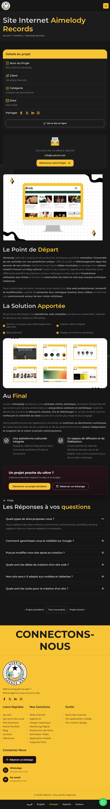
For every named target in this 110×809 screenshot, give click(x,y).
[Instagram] (38, 113)
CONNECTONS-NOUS (55, 640)
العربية (29, 804)
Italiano (79, 804)
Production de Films (41, 730)
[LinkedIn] (32, 113)
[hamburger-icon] (106, 6)
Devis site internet (75, 714)
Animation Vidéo (39, 734)
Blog (5, 730)
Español (67, 804)
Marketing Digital (40, 726)
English (41, 804)
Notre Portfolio (11, 726)
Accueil (6, 36)
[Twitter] (27, 113)
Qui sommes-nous (13, 718)
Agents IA (35, 718)
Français (53, 804)
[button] (55, 519)
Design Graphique (40, 722)
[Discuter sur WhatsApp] (103, 802)
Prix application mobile (78, 718)
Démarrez (8, 738)
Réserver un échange (72, 486)
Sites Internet (37, 714)
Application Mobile (40, 738)
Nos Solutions (11, 722)
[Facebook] (21, 113)
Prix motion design (76, 722)
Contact (7, 734)
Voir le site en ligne (57, 123)
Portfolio (17, 35)
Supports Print (38, 742)
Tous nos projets (56, 609)
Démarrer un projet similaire (30, 486)
